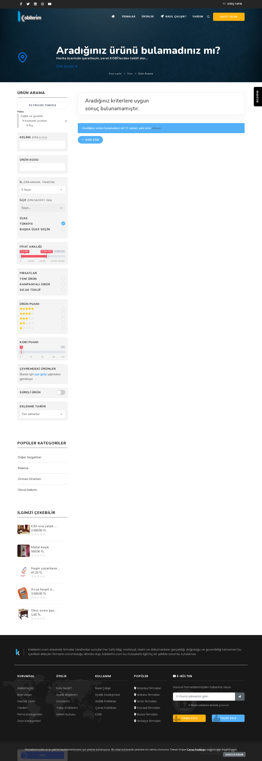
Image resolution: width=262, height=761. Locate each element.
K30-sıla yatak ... (43, 526)
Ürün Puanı (30, 304)
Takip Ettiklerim (67, 708)
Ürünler (148, 16)
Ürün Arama (145, 73)
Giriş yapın (234, 4)
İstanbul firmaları (148, 688)
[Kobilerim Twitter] (28, 4)
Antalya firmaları (148, 721)
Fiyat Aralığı (31, 247)
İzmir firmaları (146, 701)
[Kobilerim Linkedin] (35, 4)
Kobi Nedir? (64, 688)
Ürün (130, 73)
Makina (23, 468)
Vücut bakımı (27, 490)
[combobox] (42, 189)
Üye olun (65, 66)
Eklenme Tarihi (33, 406)
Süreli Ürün (30, 392)
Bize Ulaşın (24, 695)
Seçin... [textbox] (25, 208)
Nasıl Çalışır (103, 688)
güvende (224, 705)
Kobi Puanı (29, 342)
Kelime (33, 137)
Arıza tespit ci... (42, 589)
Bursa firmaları (147, 714)
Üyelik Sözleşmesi (107, 695)
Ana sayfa (115, 73)
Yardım (197, 16)
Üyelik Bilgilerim (67, 695)
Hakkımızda (25, 688)
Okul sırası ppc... (43, 610)
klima (42, 137)
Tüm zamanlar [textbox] (30, 414)
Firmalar (129, 16)
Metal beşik (40, 547)
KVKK (98, 714)
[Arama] (208, 16)
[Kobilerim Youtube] (49, 4)
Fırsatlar (28, 273)
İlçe (36, 200)
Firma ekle (189, 718)
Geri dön (91, 140)
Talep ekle (228, 718)
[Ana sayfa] (113, 16)
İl (37, 182)
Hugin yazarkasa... (45, 568)
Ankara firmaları (148, 695)
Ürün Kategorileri (29, 721)
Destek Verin (26, 701)
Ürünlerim (63, 701)
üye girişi (40, 374)
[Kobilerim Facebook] (21, 4)
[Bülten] (240, 696)
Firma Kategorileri (29, 714)
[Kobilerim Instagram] (42, 4)
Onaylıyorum (234, 754)
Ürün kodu (29, 160)
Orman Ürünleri (29, 479)
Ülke (24, 218)
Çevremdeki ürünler (38, 369)
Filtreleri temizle (42, 105)
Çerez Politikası (105, 708)
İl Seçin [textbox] (26, 190)
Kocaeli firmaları (148, 708)
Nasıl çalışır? (175, 16)
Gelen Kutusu (65, 714)
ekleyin (156, 128)
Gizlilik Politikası (105, 701)
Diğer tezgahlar (29, 457)
